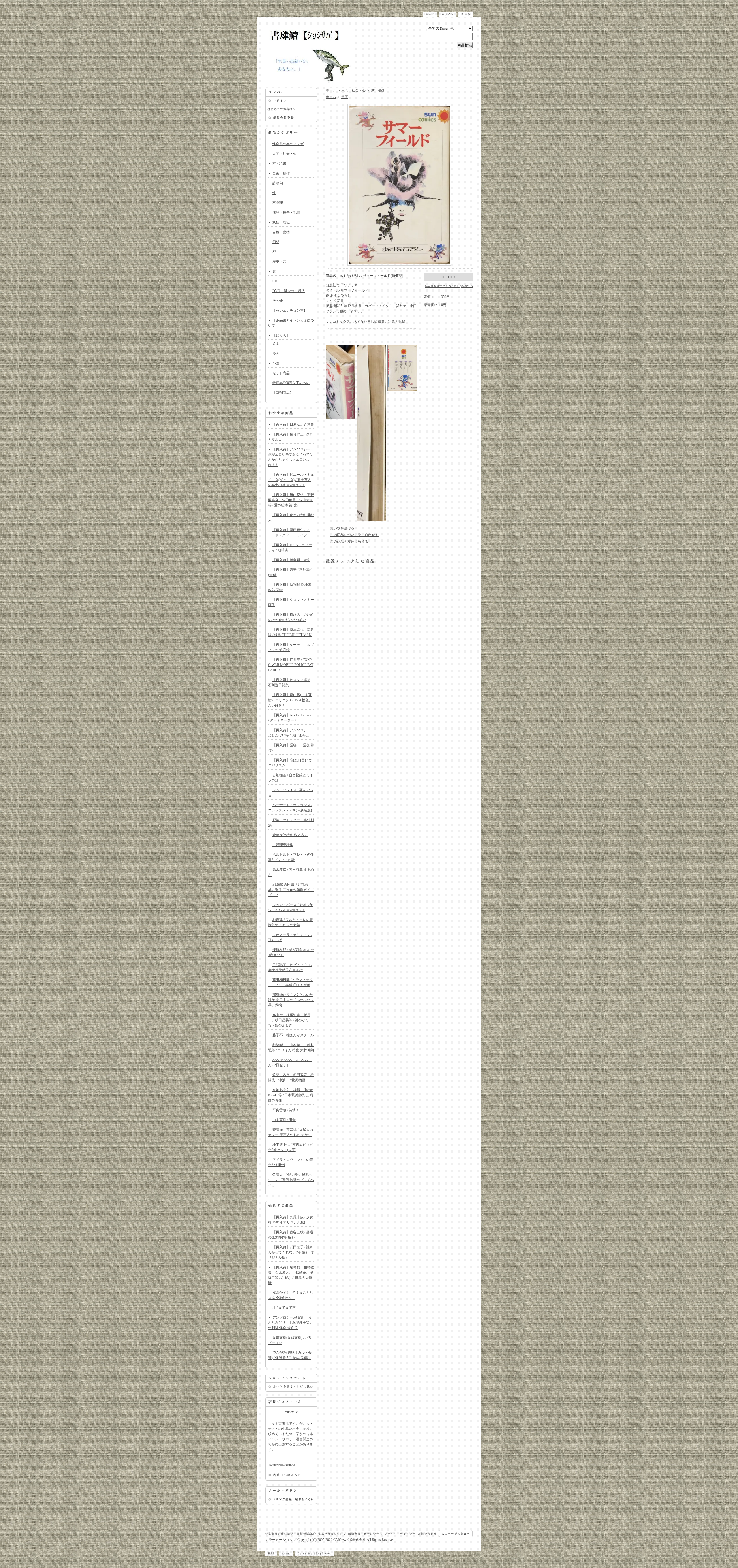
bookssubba (286, 1465)
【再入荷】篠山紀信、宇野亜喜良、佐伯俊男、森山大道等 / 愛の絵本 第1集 (291, 500)
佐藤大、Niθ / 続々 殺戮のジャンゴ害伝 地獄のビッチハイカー (291, 1180)
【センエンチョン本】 (289, 311)
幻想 (275, 242)
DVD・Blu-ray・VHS (288, 291)
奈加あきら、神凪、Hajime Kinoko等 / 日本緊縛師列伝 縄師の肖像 (290, 1095)
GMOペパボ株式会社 (349, 1540)
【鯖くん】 (281, 335)
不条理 (277, 203)
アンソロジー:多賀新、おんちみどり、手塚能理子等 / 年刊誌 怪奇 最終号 (289, 1322)
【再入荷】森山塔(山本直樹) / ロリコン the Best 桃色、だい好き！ (290, 700)
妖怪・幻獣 (281, 222)
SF (274, 252)
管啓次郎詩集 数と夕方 (290, 835)
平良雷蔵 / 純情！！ (287, 1110)
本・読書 (279, 163)
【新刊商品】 (282, 393)
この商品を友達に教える (349, 541)
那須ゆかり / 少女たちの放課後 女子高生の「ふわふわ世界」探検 (291, 1000)
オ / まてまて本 (284, 1308)
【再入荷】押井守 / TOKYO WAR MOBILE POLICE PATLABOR (290, 665)
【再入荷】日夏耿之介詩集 (293, 424)
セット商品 (281, 373)
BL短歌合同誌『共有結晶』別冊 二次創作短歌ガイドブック (291, 890)
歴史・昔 (279, 262)
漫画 (275, 353)
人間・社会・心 (284, 154)
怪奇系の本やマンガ (288, 144)
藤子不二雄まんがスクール (293, 1035)
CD (274, 281)
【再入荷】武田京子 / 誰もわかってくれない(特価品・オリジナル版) (291, 1252)
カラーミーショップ (280, 1540)
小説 (275, 363)
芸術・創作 (281, 173)
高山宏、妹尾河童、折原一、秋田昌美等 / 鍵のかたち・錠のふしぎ (289, 1020)
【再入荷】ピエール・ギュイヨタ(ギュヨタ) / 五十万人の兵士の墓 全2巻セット (291, 480)
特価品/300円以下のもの (291, 383)
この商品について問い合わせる (354, 535)
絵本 (275, 344)
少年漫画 (378, 90)
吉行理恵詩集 (282, 845)
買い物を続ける (342, 528)
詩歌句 (277, 183)
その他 (277, 301)
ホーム (331, 90)
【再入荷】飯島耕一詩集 (291, 560)
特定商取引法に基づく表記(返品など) (449, 286)
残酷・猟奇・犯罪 (286, 212)
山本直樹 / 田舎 (284, 1120)
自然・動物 (281, 232)
